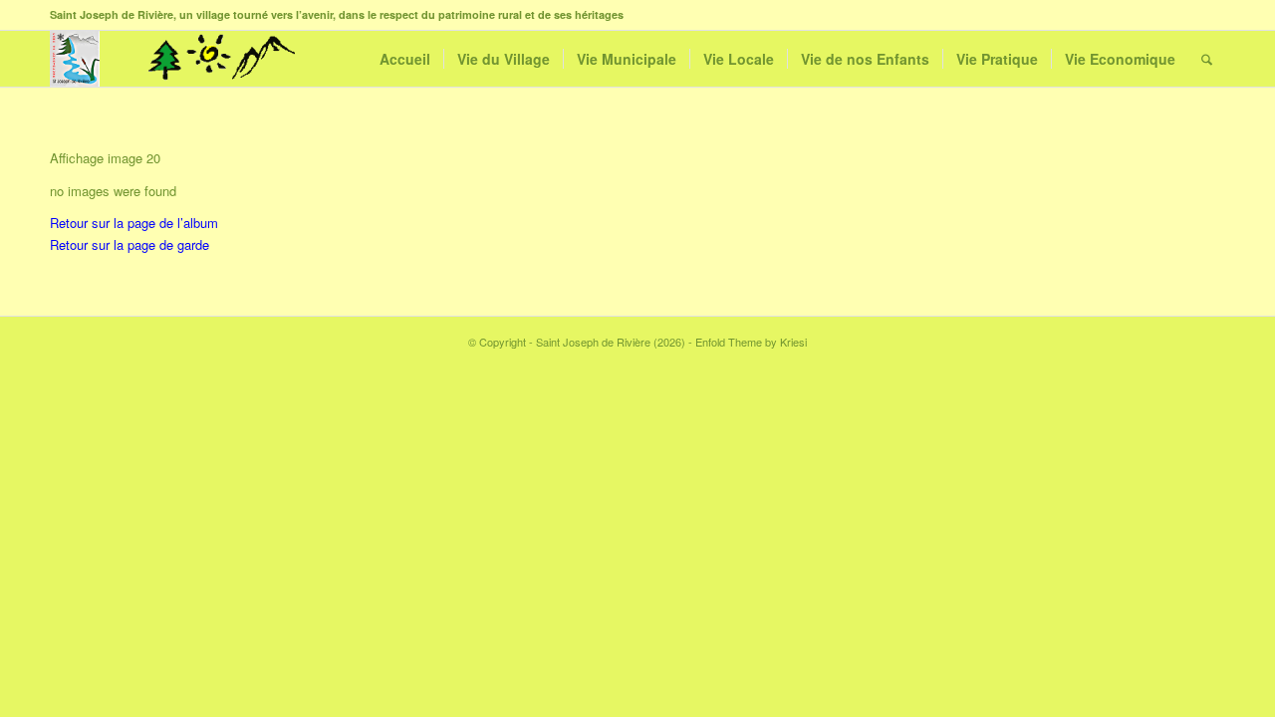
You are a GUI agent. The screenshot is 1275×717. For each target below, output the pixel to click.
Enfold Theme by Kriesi (751, 342)
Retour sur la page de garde (129, 244)
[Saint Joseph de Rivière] (75, 59)
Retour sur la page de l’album (134, 222)
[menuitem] (405, 59)
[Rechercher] (1206, 59)
